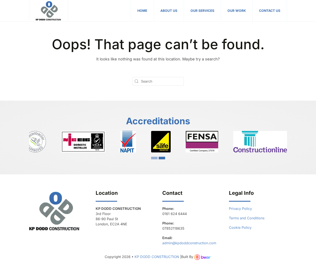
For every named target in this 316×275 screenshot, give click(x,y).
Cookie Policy (240, 227)
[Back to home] (48, 11)
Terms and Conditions (246, 218)
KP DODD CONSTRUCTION (157, 257)
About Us (168, 11)
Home (142, 11)
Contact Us (269, 11)
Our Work (236, 11)
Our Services (202, 11)
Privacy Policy (240, 208)
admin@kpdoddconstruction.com (189, 243)
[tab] (154, 158)
